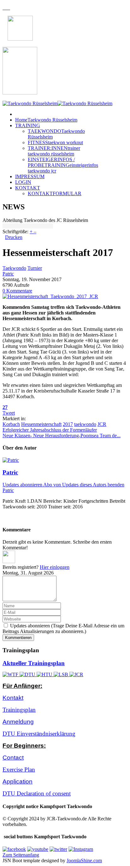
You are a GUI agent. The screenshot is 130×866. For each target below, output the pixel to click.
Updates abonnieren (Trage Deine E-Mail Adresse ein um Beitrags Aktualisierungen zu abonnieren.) (63, 628)
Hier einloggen (54, 567)
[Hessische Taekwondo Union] (45, 674)
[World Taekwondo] (11, 674)
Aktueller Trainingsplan (34, 663)
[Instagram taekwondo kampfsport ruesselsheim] (80, 849)
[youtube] (37, 849)
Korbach (11, 424)
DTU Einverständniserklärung (39, 733)
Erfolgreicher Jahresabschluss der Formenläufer (50, 430)
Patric (8, 273)
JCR (102, 424)
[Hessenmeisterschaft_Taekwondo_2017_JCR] (50, 296)
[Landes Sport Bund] (61, 674)
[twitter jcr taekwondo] (58, 849)
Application (17, 781)
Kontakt (13, 697)
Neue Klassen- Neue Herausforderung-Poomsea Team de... (62, 435)
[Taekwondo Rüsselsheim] (57, 103)
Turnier (34, 268)
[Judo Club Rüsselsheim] (76, 674)
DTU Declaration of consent (37, 793)
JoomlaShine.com (84, 860)
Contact (13, 757)
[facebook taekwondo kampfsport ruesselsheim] (14, 849)
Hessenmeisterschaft (41, 424)
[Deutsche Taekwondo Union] (28, 674)
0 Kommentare (17, 290)
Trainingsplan (19, 709)
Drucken (13, 237)
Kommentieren (18, 637)
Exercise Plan (19, 769)
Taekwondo (14, 268)
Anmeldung (18, 721)
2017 (68, 424)
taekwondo (85, 424)
